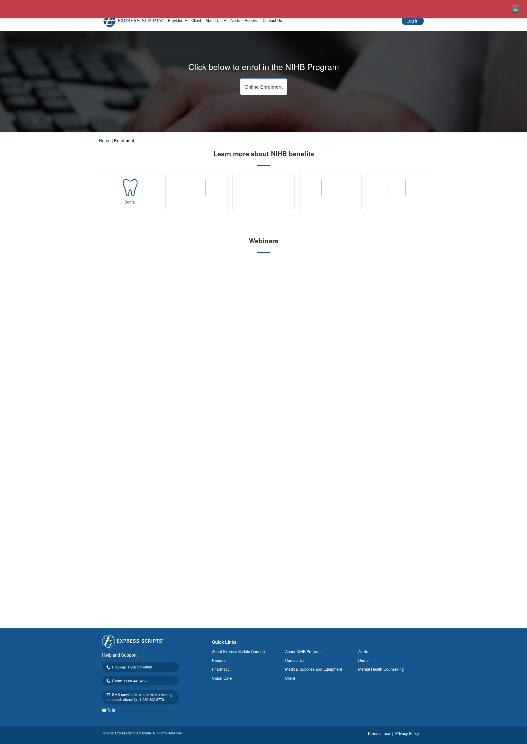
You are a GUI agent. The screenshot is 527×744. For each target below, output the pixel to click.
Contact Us (294, 660)
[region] (264, 156)
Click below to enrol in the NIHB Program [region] (263, 67)
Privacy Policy (407, 733)
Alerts (363, 651)
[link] (177, 21)
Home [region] (105, 140)
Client (290, 678)
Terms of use (379, 733)
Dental (363, 660)
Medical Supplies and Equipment (313, 669)
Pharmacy (220, 669)
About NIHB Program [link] (303, 651)
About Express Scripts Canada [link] (238, 651)
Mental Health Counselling (381, 669)
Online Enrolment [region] (264, 86)
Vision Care (222, 678)
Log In (413, 21)
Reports (219, 660)
